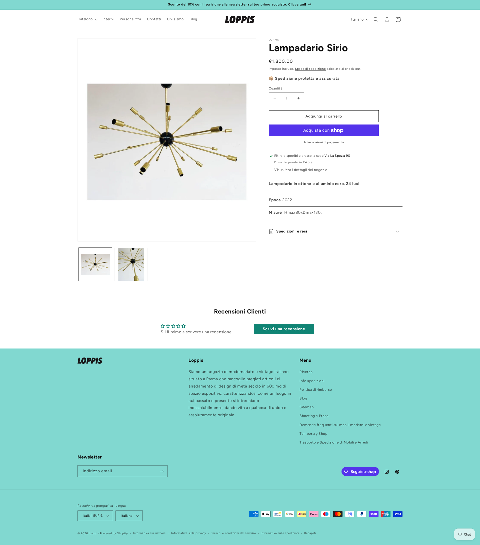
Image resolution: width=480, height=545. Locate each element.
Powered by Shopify (114, 533)
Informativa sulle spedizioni (280, 533)
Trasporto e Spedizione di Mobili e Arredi (334, 442)
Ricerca (306, 372)
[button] (87, 19)
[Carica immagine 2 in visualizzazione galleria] (131, 264)
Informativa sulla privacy (188, 533)
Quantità (275, 88)
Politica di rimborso (316, 390)
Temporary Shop (313, 434)
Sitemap (307, 407)
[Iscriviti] (161, 471)
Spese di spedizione (310, 68)
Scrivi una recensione (284, 328)
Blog (303, 398)
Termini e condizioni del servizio (233, 533)
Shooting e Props (314, 416)
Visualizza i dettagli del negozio (301, 170)
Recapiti (310, 533)
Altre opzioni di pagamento (324, 142)
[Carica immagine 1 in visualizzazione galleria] (95, 264)
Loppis (95, 533)
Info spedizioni (312, 381)
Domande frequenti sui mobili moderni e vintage (340, 425)
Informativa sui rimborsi (149, 533)
